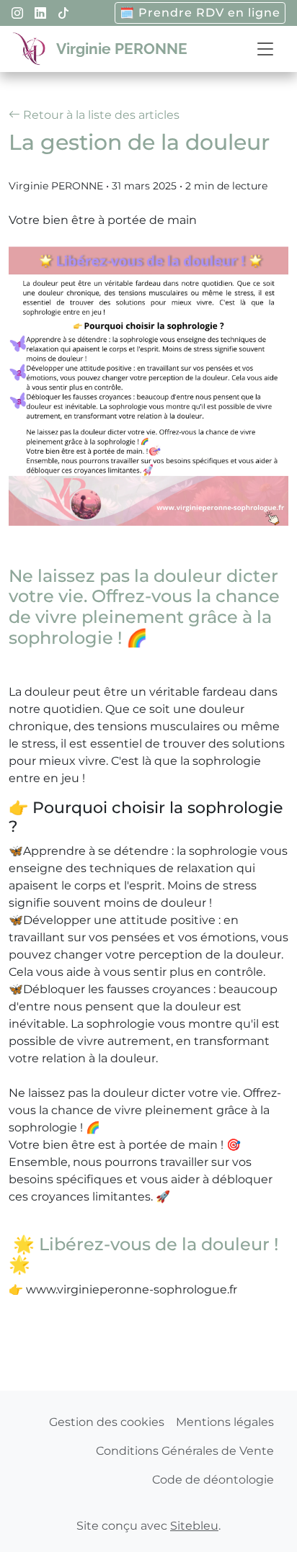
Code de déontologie (213, 1479)
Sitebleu (194, 1526)
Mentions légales (225, 1422)
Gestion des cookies (106, 1422)
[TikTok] (63, 13)
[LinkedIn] (40, 13)
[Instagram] (17, 13)
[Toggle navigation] (265, 49)
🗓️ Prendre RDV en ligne (200, 12)
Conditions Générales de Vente (185, 1451)
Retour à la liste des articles (99, 115)
